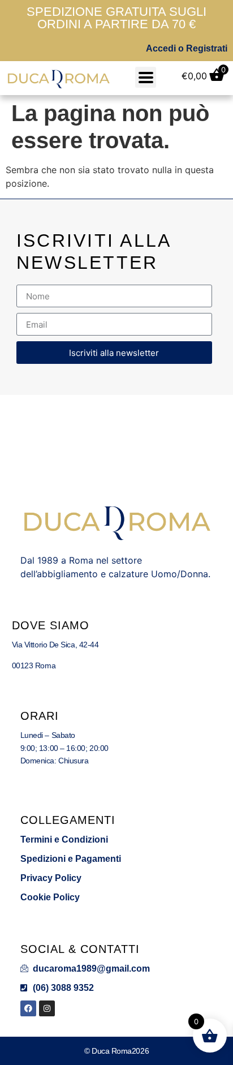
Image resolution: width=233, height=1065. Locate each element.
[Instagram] (47, 1008)
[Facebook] (28, 1008)
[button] (145, 77)
